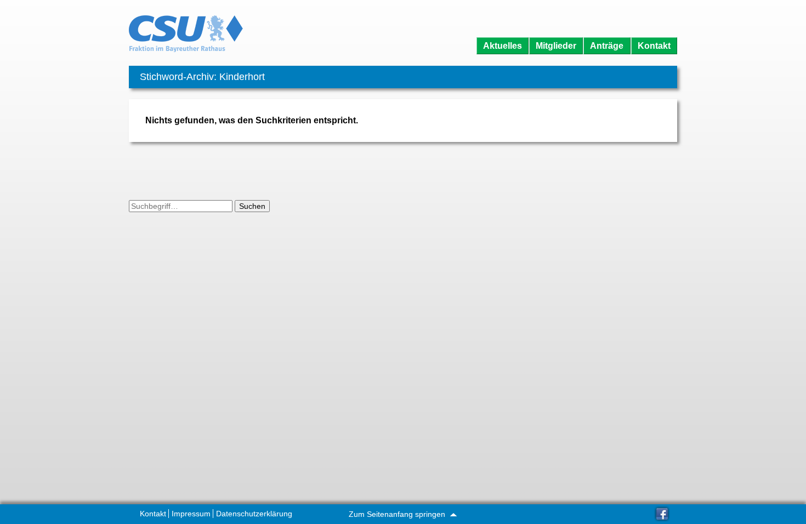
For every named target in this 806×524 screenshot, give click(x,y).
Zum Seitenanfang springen (398, 514)
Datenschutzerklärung (254, 513)
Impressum (191, 513)
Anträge (606, 45)
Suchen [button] (252, 206)
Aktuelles (502, 45)
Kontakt (654, 45)
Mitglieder (556, 45)
